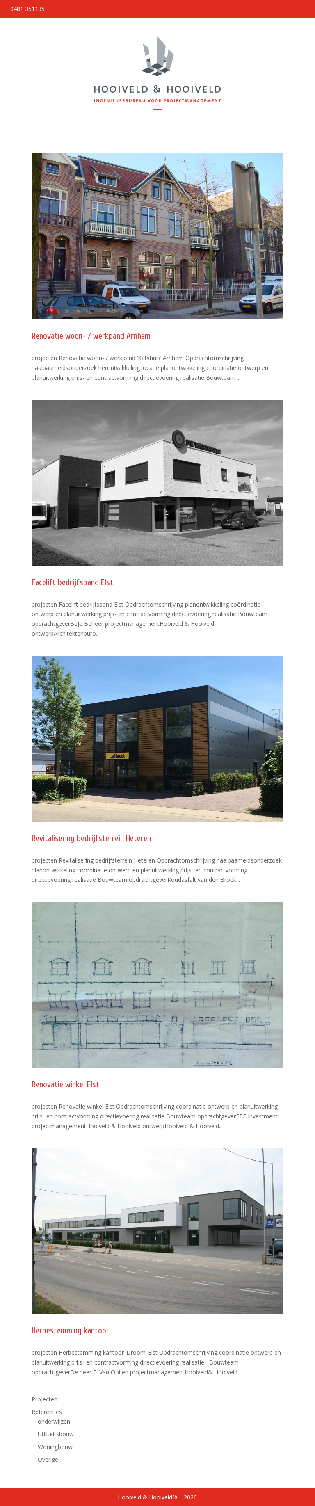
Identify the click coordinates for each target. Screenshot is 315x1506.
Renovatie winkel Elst (65, 1084)
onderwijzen (54, 1421)
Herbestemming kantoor (70, 1330)
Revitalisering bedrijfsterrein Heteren (91, 838)
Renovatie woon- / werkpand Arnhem (91, 336)
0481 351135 (27, 9)
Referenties (47, 1412)
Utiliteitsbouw (56, 1434)
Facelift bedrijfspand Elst (72, 582)
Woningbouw (55, 1447)
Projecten (44, 1399)
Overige (48, 1459)
